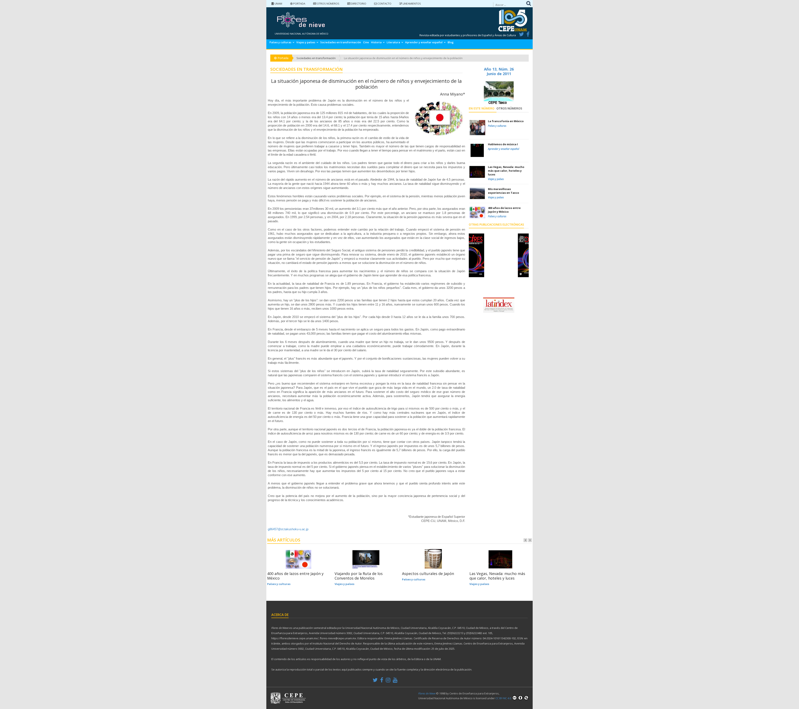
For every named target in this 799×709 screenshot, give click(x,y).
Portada (299, 3)
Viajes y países (305, 42)
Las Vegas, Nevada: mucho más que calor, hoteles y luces (497, 576)
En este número (481, 108)
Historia (376, 42)
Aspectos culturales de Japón (428, 573)
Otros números (327, 3)
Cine (366, 42)
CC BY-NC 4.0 (503, 698)
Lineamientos (411, 3)
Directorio (358, 3)
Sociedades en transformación (340, 42)
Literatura (393, 42)
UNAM (278, 3)
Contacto (384, 3)
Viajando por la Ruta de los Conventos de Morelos (359, 576)
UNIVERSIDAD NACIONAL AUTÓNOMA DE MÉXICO (301, 33)
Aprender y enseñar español (424, 42)
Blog (451, 42)
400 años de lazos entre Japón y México (295, 576)
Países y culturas (280, 42)
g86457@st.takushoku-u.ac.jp (288, 529)
